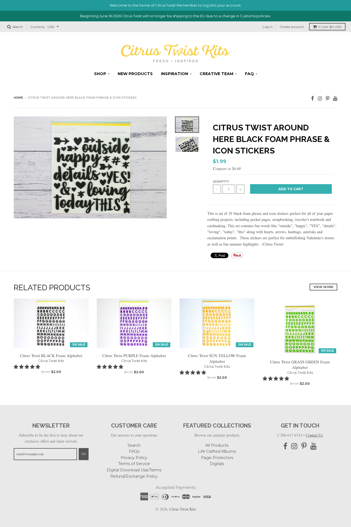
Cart (330, 27)
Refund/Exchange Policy (134, 476)
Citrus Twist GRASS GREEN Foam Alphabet (300, 364)
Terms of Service (134, 463)
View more (323, 287)
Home (18, 97)
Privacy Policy (134, 457)
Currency (37, 27)
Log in (268, 27)
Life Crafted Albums (217, 451)
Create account (292, 27)
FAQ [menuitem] (249, 73)
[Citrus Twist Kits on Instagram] (320, 98)
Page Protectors (217, 457)
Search (134, 445)
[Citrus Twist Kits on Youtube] (335, 98)
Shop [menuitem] (100, 73)
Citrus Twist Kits (51, 361)
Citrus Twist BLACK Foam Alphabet (51, 355)
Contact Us (314, 435)
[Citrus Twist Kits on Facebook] (312, 98)
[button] (27, 366)
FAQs (134, 451)
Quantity (221, 181)
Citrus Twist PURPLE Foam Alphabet (134, 355)
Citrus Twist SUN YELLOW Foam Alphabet (217, 358)
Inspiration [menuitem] (174, 73)
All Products (216, 445)
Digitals (217, 463)
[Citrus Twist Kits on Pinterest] (327, 98)
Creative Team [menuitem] (216, 73)
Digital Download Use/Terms (134, 470)
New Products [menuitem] (135, 73)
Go (83, 454)
